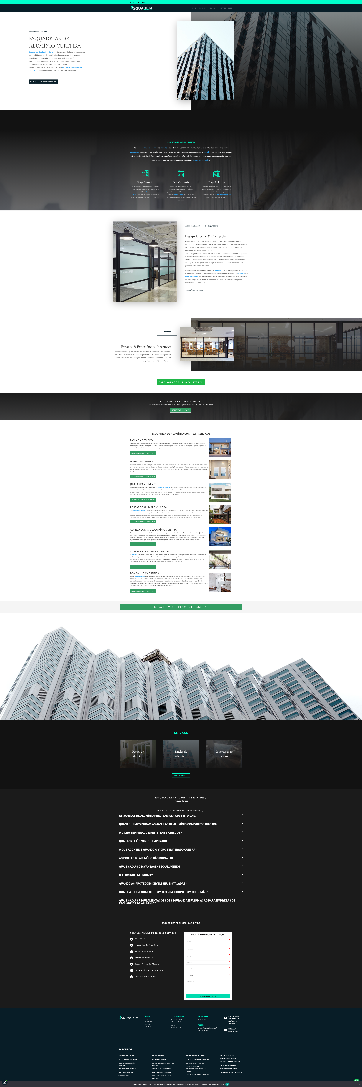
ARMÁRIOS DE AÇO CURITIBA (161, 1069)
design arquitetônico (201, 160)
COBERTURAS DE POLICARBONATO (231, 1072)
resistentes (134, 151)
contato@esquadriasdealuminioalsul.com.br (207, 1029)
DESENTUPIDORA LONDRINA (161, 1072)
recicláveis (219, 270)
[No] (360, 1084)
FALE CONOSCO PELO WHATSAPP (181, 382)
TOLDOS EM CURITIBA (125, 1072)
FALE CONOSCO (204, 1016)
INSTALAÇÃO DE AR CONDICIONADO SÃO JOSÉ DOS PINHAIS (196, 1069)
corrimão (134, 555)
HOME (194, 8)
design (134, 194)
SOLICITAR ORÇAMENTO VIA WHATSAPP (143, 453)
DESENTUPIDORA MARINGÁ (229, 1069)
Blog (230, 8)
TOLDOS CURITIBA (124, 1076)
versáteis (164, 147)
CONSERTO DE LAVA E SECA (127, 1056)
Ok (227, 1084)
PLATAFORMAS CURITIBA (228, 1065)
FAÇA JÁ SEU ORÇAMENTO (195, 290)
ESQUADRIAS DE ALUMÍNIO (127, 1069)
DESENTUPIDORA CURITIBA (195, 1063)
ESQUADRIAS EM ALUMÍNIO (127, 1059)
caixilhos (207, 151)
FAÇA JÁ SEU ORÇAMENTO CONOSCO (43, 81)
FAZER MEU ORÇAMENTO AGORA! (182, 607)
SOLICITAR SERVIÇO (180, 410)
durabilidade (150, 192)
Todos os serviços (181, 775)
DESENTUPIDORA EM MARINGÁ (196, 1056)
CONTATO (222, 8)
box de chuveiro (139, 576)
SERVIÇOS (212, 8)
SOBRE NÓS (202, 8)
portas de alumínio (191, 277)
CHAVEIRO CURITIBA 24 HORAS (230, 1062)
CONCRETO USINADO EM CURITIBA (197, 1059)
